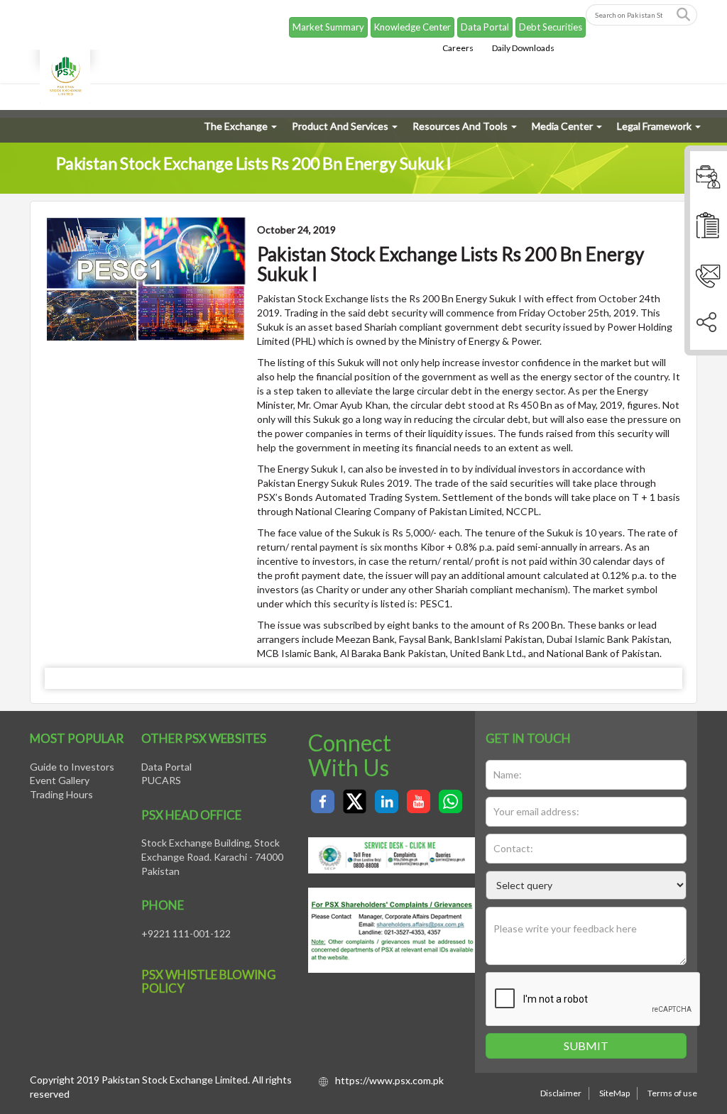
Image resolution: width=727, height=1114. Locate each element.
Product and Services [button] (340, 126)
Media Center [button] (562, 126)
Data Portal (485, 27)
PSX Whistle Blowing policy (208, 981)
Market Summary (328, 27)
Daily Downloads (523, 48)
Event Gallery (59, 780)
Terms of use (672, 1093)
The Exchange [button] (236, 126)
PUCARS (161, 780)
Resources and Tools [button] (460, 126)
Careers (458, 48)
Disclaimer (560, 1093)
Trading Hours (61, 794)
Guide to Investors (72, 767)
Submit (586, 1045)
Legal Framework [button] (654, 126)
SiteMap (614, 1093)
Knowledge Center (412, 27)
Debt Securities (550, 27)
